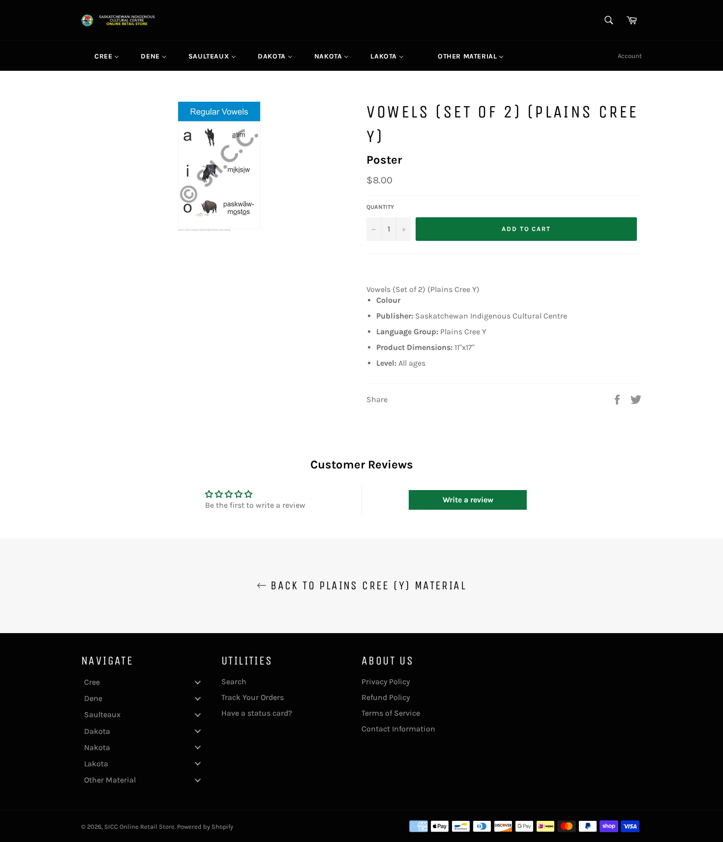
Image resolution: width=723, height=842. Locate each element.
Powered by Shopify (205, 826)
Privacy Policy (386, 681)
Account (630, 55)
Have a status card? (256, 713)
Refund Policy (386, 697)
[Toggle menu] (197, 682)
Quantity (380, 206)
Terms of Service (391, 713)
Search (233, 681)
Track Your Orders (252, 697)
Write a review (468, 499)
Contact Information (398, 728)
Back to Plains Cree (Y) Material (366, 585)
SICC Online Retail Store (139, 826)
